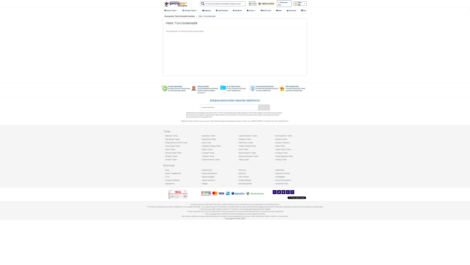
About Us (242, 170)
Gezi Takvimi (244, 177)
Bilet (280, 10)
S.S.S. (167, 177)
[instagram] (283, 192)
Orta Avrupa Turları (172, 146)
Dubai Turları (170, 149)
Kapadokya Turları (209, 139)
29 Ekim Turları (171, 159)
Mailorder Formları (282, 173)
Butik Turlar (206, 142)
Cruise (251, 10)
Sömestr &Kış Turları (173, 153)
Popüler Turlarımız (282, 142)
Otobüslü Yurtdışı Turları (211, 146)
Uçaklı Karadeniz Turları (248, 136)
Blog (167, 170)
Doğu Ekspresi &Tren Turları (176, 142)
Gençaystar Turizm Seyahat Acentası (179, 16)
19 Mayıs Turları (208, 156)
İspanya (207, 10)
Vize (304, 10)
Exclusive (292, 10)
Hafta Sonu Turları (246, 142)
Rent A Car (266, 10)
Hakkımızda (279, 170)
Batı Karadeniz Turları (283, 136)
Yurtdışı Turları (190, 10)
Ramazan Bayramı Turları (248, 156)
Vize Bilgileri (280, 177)
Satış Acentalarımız (209, 173)
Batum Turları (207, 149)
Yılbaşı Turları (244, 159)
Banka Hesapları (208, 177)
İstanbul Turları (281, 139)
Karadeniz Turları (208, 136)
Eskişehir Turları (245, 139)
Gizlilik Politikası (245, 180)
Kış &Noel (238, 10)
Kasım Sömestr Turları (211, 159)
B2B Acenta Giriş (282, 4)
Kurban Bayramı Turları (284, 156)
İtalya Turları (280, 146)
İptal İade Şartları (245, 183)
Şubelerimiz (170, 183)
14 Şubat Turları (208, 153)
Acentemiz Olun (281, 183)
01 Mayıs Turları (281, 153)
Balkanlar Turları (171, 136)
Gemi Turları (243, 149)
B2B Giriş (242, 173)
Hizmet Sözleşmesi (283, 180)
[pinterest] (292, 192)
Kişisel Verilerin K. (209, 180)
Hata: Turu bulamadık (207, 16)
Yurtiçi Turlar (171, 10)
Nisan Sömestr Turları (247, 153)
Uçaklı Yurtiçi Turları (283, 149)
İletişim (205, 183)
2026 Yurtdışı (222, 10)
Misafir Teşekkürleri (173, 173)
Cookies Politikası (172, 180)
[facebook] (275, 192)
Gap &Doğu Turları (172, 139)
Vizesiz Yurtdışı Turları (247, 146)
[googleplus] (288, 192)
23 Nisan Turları (171, 156)
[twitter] (279, 192)
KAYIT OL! (264, 107)
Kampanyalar (207, 170)
